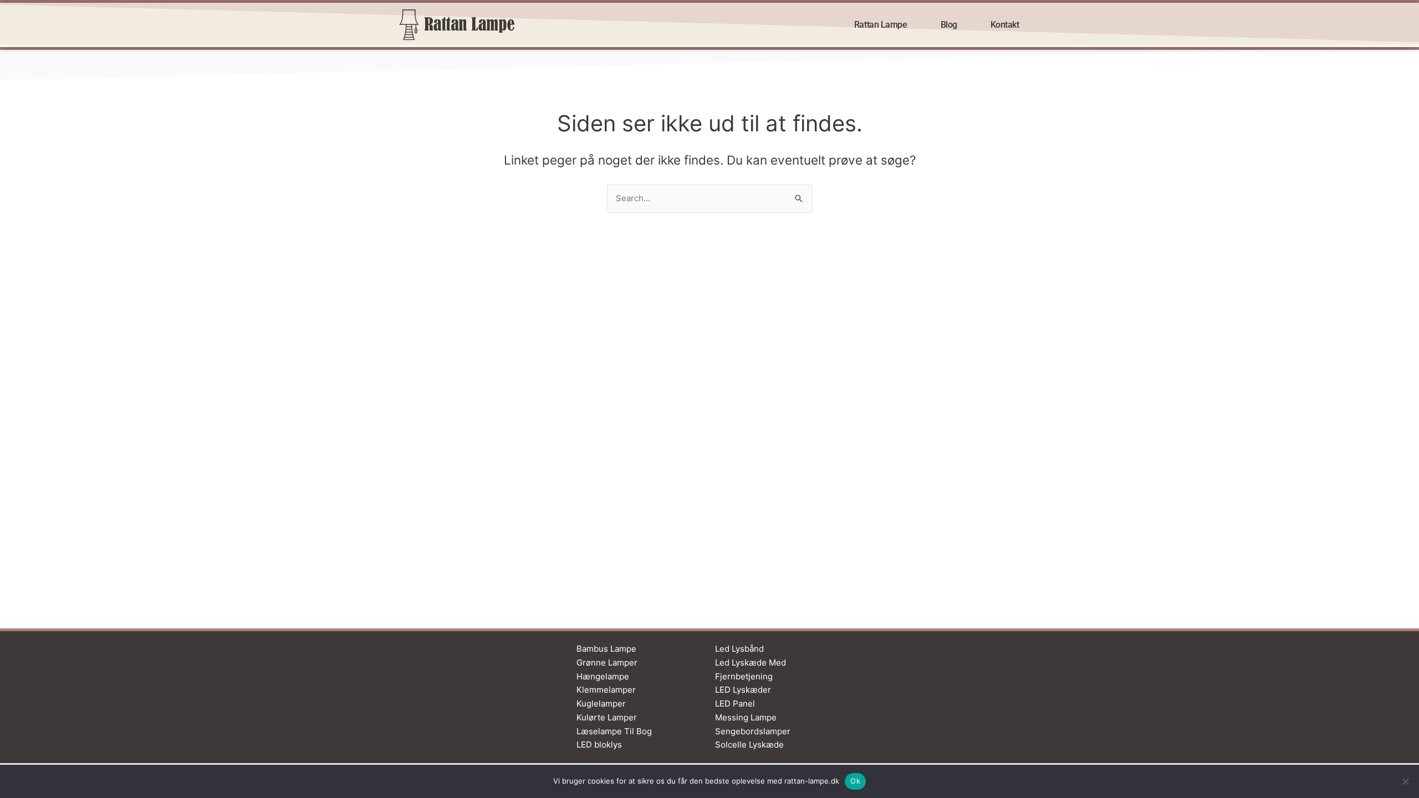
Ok (855, 780)
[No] (1405, 781)
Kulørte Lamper (606, 717)
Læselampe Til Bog (614, 731)
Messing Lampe (746, 717)
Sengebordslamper (752, 731)
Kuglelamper (601, 703)
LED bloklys (599, 744)
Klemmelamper (606, 689)
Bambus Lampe (606, 648)
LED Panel (735, 703)
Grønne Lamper (606, 662)
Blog (949, 24)
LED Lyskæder (743, 689)
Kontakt (1005, 24)
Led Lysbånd (739, 648)
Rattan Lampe (880, 24)
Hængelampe (602, 676)
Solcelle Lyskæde (749, 744)
